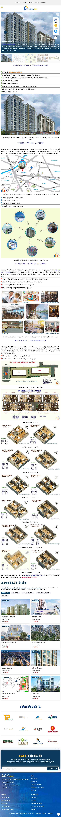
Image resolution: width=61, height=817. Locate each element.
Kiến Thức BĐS (5, 796)
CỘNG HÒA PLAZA (37, 664)
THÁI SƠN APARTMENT (8, 613)
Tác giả (33, 796)
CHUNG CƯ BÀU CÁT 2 (8, 689)
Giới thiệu (34, 793)
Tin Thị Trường (5, 802)
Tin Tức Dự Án (5, 793)
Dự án (44, 809)
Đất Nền (4, 591)
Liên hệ (33, 805)
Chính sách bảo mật (37, 802)
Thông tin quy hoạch (7, 805)
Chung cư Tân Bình (40, 2)
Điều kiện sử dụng (36, 799)
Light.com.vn (23, 809)
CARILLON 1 (35, 689)
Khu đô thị (5, 588)
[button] (5, 30)
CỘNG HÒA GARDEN (8, 664)
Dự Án (24, 2)
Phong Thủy (4, 799)
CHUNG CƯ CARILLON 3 (9, 638)
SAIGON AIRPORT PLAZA (39, 638)
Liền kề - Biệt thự (28, 588)
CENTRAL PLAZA (37, 613)
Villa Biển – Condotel (43, 588)
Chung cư (30, 2)
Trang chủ (18, 2)
